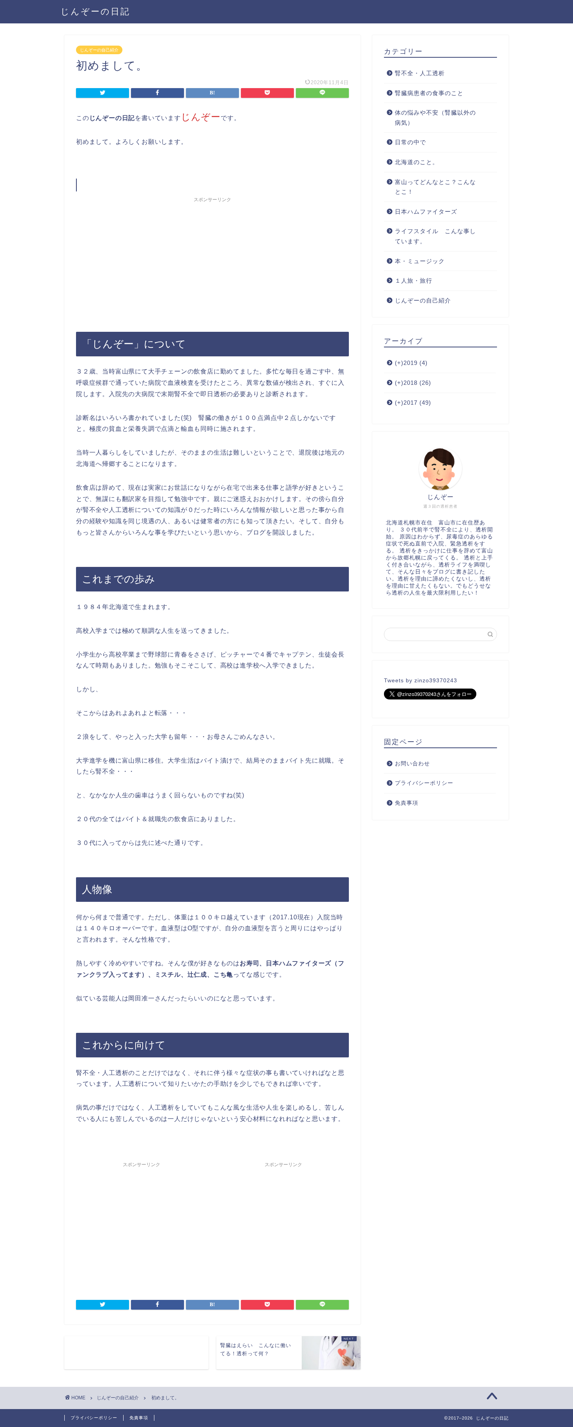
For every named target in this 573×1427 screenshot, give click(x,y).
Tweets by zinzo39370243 (420, 680)
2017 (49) (413, 402)
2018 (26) (413, 382)
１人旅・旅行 (413, 280)
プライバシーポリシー (424, 783)
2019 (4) (411, 362)
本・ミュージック (420, 261)
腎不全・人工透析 (420, 73)
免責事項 (406, 803)
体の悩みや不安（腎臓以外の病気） (435, 117)
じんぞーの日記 (95, 11)
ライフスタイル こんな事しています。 (435, 236)
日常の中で (410, 142)
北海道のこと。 (417, 162)
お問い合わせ (412, 764)
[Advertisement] (212, 260)
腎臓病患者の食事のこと (429, 93)
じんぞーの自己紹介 (99, 50)
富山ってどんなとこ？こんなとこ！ (435, 187)
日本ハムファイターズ (426, 211)
